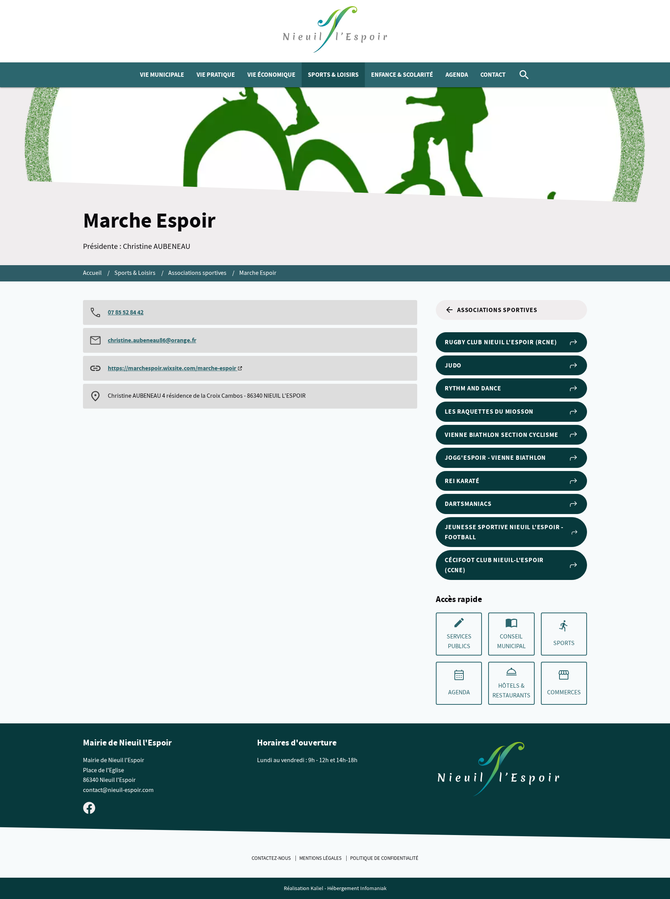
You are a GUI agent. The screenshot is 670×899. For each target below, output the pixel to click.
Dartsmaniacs (468, 504)
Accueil (93, 273)
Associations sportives (198, 273)
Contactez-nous (272, 858)
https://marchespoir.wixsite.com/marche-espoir (172, 368)
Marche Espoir (257, 273)
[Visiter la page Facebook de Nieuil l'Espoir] (89, 807)
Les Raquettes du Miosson (489, 411)
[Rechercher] (524, 74)
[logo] (335, 31)
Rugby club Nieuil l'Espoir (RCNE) (501, 342)
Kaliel (317, 888)
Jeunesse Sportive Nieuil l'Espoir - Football (504, 532)
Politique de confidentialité (384, 858)
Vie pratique (216, 75)
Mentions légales (321, 858)
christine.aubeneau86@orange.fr (152, 340)
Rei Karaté (462, 481)
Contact (493, 75)
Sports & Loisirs (333, 75)
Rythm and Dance (473, 388)
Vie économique (271, 75)
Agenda (457, 75)
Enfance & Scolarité (402, 75)
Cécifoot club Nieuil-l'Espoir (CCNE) (494, 565)
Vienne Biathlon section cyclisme (501, 435)
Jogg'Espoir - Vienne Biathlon (495, 458)
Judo (453, 365)
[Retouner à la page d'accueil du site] (499, 771)
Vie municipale (162, 75)
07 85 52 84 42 (125, 312)
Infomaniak (373, 888)
